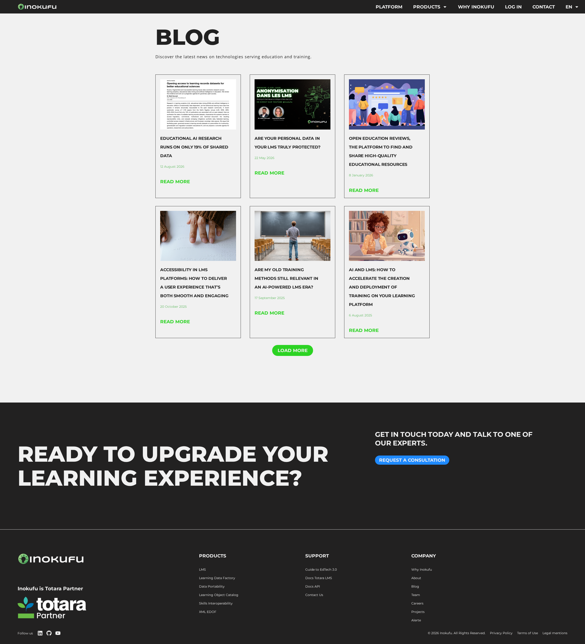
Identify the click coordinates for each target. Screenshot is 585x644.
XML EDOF (207, 612)
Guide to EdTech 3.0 (321, 570)
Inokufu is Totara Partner (50, 589)
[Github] (49, 633)
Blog (415, 586)
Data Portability (212, 586)
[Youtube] (58, 633)
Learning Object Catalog (218, 595)
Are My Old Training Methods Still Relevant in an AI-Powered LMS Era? (286, 278)
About (416, 578)
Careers (417, 603)
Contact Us (314, 595)
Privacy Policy (501, 633)
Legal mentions (554, 633)
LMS (202, 570)
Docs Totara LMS (318, 578)
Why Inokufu (476, 7)
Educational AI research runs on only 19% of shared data (194, 147)
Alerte (416, 620)
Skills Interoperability (216, 603)
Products (426, 7)
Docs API (312, 586)
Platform (389, 7)
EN (569, 7)
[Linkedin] (40, 633)
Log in (513, 7)
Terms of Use (527, 633)
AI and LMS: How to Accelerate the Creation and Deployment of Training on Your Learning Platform (382, 287)
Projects (418, 612)
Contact (543, 7)
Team (415, 595)
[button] (292, 350)
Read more (175, 181)
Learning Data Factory (217, 578)
